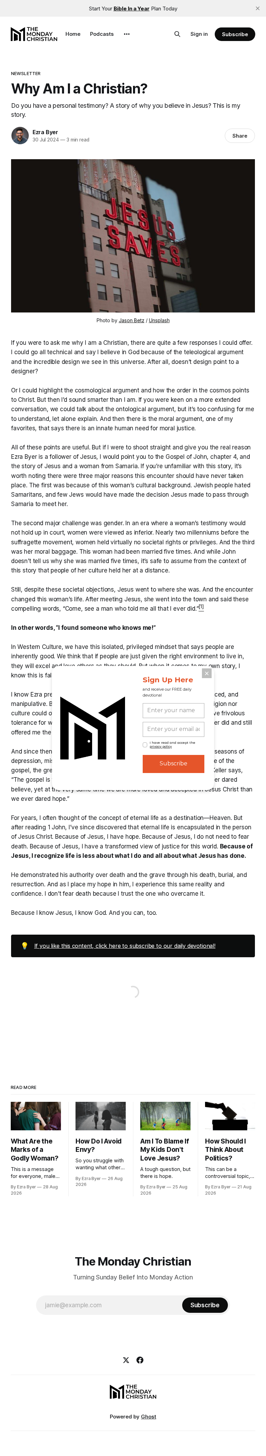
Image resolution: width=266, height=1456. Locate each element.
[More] (126, 34)
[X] (126, 1360)
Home (72, 34)
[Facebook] (139, 1360)
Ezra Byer (45, 132)
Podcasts (102, 34)
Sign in (199, 34)
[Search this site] (177, 34)
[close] (257, 8)
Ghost (148, 1416)
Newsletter (26, 73)
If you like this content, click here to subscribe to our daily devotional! (124, 945)
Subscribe (235, 34)
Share (239, 135)
